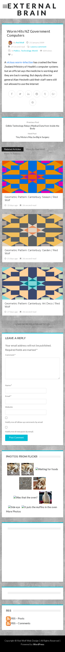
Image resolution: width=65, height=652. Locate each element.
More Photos (13, 511)
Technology (26, 50)
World (35, 50)
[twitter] (20, 93)
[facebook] (11, 93)
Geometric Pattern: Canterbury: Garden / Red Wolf (31, 252)
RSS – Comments (20, 623)
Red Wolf (20, 42)
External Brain (32, 9)
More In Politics (12, 153)
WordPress (38, 644)
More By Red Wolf (35, 149)
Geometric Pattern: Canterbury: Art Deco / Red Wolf (32, 305)
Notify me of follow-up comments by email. (24, 422)
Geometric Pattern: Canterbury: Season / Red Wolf (31, 199)
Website (9, 407)
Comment (10, 355)
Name (8, 385)
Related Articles (12, 149)
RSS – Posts (17, 618)
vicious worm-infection (20, 62)
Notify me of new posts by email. (19, 431)
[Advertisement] (19, 542)
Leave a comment (38, 46)
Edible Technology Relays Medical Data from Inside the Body (32, 125)
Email (8, 396)
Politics (17, 50)
